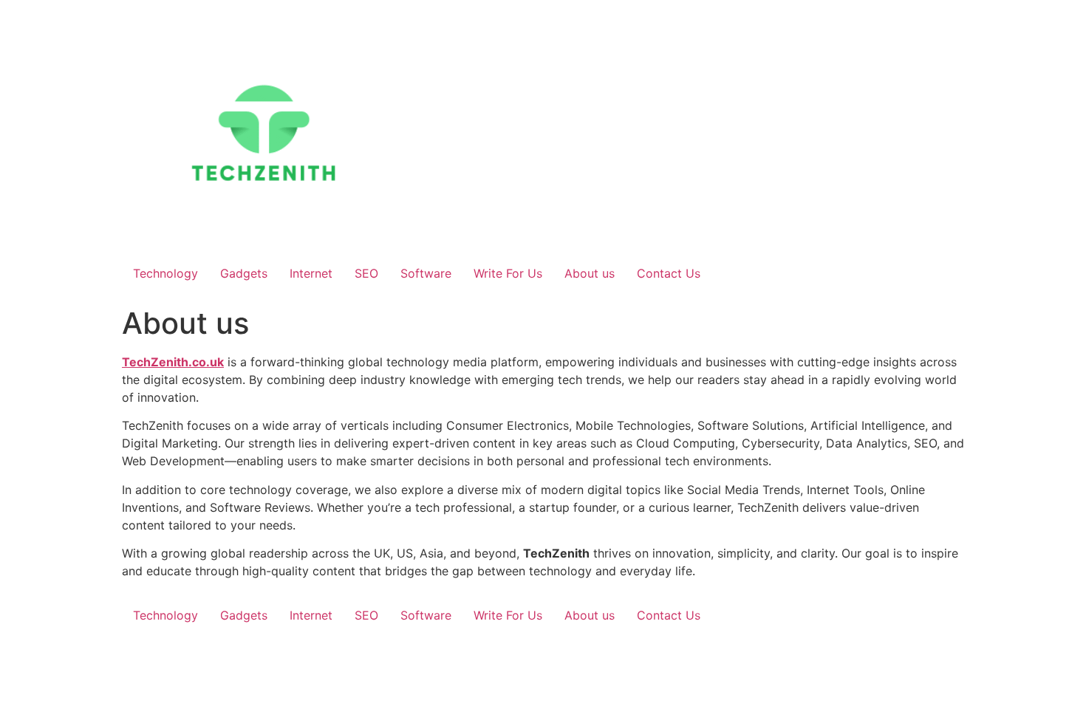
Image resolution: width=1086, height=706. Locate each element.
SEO (366, 273)
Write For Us (508, 273)
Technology (165, 273)
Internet (311, 273)
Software (425, 273)
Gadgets (243, 273)
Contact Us (668, 273)
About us (589, 273)
